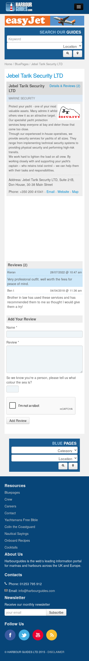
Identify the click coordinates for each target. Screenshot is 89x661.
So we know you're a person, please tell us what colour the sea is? (41, 379)
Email (51, 191)
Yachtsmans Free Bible (21, 519)
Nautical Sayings (17, 533)
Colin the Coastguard (20, 526)
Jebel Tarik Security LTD (47, 64)
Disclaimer (55, 652)
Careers (10, 506)
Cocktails (11, 547)
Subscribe (56, 612)
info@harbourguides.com (36, 590)
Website (63, 191)
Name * (11, 327)
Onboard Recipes (17, 540)
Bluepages (12, 492)
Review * (12, 342)
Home (8, 64)
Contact (10, 513)
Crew (8, 499)
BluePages (22, 64)
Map (75, 191)
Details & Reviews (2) (65, 85)
